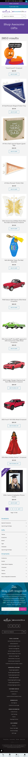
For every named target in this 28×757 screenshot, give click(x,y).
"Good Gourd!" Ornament (14, 68)
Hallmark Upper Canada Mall (14, 661)
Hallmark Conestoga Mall (14, 648)
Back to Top (22, 739)
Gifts (3, 530)
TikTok (18, 625)
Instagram (15, 625)
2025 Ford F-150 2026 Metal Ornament (14, 420)
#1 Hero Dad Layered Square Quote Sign (14, 144)
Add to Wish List (14, 388)
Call (3, 755)
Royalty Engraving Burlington (14, 672)
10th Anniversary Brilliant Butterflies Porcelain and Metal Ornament (14, 222)
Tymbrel (24, 745)
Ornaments (5, 554)
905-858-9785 (14, 6)
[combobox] (12, 16)
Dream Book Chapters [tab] (7, 564)
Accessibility (12, 739)
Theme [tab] (3, 534)
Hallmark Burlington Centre (14, 646)
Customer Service (14, 691)
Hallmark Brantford (14, 643)
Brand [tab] (3, 540)
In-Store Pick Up (14, 711)
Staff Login (14, 733)
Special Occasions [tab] (6, 523)
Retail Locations (14, 3)
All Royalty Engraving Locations (14, 685)
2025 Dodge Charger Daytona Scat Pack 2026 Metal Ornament (14, 381)
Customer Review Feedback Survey (14, 696)
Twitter (12, 625)
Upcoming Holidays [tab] (6, 526)
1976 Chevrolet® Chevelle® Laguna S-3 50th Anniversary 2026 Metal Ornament (14, 341)
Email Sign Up (14, 702)
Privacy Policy (6, 739)
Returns (14, 716)
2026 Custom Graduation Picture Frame (14, 496)
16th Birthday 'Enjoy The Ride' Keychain (14, 261)
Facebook (9, 625)
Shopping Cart (16, 754)
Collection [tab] (4, 558)
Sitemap (17, 739)
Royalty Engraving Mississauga (14, 680)
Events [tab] (3, 561)
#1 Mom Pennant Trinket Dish (14, 183)
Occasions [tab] (4, 537)
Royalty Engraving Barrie (14, 670)
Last (19, 509)
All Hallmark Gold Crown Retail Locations (14, 663)
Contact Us (14, 693)
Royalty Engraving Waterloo (14, 682)
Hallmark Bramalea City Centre (14, 641)
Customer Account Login (14, 705)
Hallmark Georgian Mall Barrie (14, 651)
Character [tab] (3, 546)
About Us (14, 725)
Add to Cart (14, 74)
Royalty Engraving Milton (14, 677)
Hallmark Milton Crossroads (14, 658)
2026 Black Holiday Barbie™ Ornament (14, 457)
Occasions (5, 519)
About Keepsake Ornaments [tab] (8, 576)
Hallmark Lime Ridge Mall (14, 656)
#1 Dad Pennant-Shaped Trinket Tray (14, 106)
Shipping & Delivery (14, 719)
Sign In (24, 755)
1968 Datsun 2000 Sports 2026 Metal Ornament (14, 301)
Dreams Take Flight (14, 728)
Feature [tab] (3, 573)
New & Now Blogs (14, 730)
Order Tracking (14, 714)
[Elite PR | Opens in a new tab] (14, 742)
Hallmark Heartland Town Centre (14, 653)
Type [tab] (2, 543)
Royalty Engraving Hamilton (14, 675)
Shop (10, 755)
